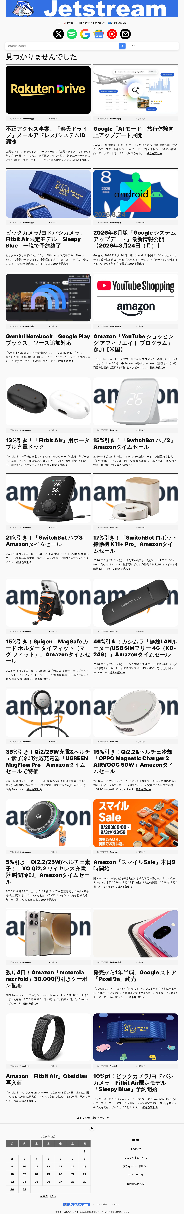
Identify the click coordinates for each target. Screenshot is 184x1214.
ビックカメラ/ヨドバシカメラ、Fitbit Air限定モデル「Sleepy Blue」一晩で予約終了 (45, 239)
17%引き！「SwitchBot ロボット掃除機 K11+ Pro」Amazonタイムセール (135, 544)
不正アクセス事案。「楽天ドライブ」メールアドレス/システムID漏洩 (47, 135)
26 (48, 1181)
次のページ (100, 1117)
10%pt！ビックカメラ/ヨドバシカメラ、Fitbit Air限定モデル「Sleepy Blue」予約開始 (133, 1082)
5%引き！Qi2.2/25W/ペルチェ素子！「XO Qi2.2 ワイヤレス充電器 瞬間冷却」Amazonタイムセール (48, 872)
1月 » (53, 1196)
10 (24, 1166)
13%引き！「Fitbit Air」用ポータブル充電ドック (48, 443)
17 (24, 1174)
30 (12, 1189)
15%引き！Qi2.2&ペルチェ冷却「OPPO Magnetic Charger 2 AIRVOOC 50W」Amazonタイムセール (133, 761)
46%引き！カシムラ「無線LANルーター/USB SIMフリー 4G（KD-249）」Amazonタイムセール (135, 648)
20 (60, 1174)
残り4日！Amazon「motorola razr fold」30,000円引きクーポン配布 (47, 979)
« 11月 (44, 1196)
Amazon (26, 430)
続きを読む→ (82, 159)
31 (24, 1189)
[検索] (122, 46)
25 (36, 1181)
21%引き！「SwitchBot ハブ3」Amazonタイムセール (47, 540)
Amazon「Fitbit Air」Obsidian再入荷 (47, 1079)
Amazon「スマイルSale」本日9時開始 (134, 865)
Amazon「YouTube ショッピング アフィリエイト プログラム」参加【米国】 (133, 343)
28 (72, 1181)
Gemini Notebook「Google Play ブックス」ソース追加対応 (48, 339)
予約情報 (113, 1066)
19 (48, 1174)
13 (60, 1166)
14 (72, 1166)
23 (12, 1181)
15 (84, 1166)
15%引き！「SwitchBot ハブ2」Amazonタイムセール (134, 443)
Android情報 (28, 119)
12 (48, 1166)
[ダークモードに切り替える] (92, 1128)
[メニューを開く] (59, 23)
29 (84, 1181)
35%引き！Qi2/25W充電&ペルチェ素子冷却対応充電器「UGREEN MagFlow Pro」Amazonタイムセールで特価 (48, 761)
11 (36, 1166)
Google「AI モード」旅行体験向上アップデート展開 (133, 132)
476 (87, 1117)
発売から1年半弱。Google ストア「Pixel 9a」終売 (135, 975)
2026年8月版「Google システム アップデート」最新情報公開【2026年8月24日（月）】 (134, 239)
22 (84, 1174)
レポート (26, 1066)
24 (24, 1181)
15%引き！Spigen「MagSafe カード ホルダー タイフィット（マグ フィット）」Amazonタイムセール (48, 651)
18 (36, 1174)
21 (72, 1174)
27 (60, 1181)
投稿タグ (54, 119)
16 (12, 1174)
